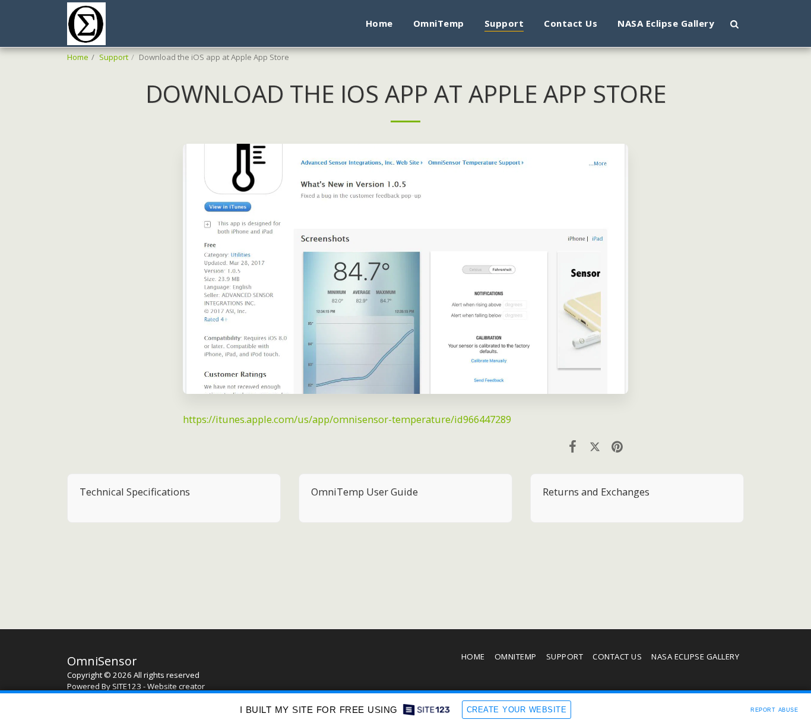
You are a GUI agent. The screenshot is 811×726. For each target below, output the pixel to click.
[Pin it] (617, 446)
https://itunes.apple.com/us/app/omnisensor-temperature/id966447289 (347, 419)
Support (113, 57)
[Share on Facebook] (573, 446)
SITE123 (126, 686)
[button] (734, 24)
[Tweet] (595, 446)
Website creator (176, 686)
